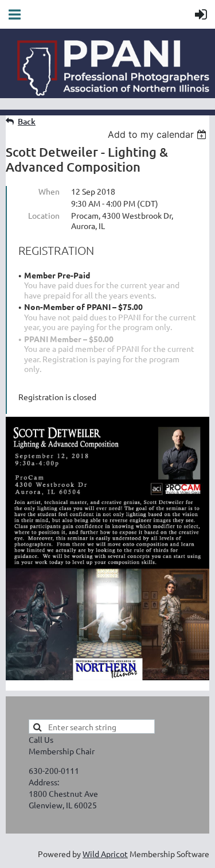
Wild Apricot (105, 853)
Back (27, 121)
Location (44, 215)
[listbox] (158, 134)
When (49, 191)
